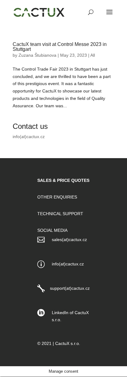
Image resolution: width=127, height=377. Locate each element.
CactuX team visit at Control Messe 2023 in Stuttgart (60, 47)
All (92, 55)
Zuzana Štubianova (37, 55)
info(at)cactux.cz (29, 136)
